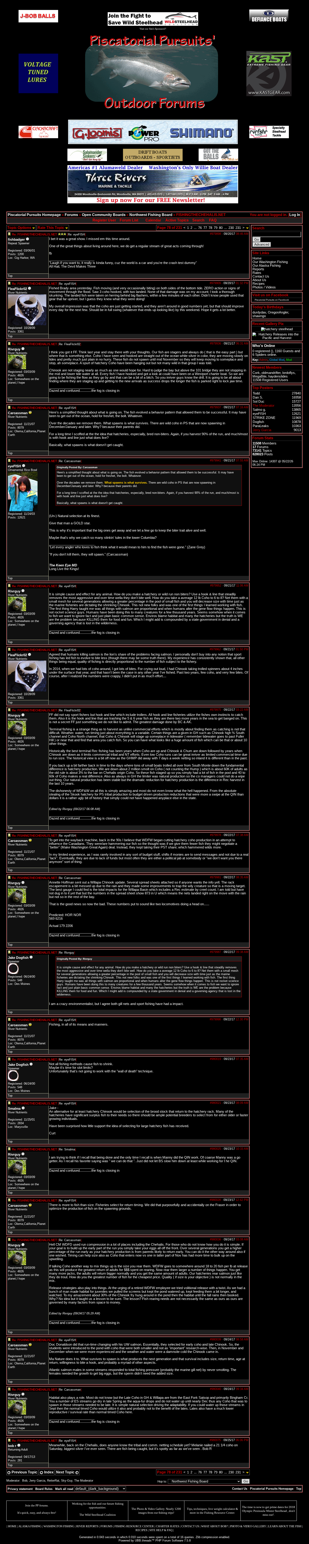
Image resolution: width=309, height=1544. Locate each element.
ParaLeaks (261, 426)
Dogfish (258, 422)
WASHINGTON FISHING (58, 1526)
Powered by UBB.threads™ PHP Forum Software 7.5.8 (155, 1540)
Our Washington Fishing (270, 262)
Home (256, 258)
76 (200, 228)
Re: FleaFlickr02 (69, 344)
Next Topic (65, 1472)
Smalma (14, 1108)
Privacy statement (20, 1489)
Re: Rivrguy (66, 952)
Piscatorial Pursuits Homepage (34, 215)
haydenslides (278, 376)
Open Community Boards (104, 215)
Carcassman (18, 413)
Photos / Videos (264, 287)
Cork (256, 373)
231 (238, 228)
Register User (104, 220)
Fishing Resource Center (219, 1512)
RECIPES (141, 1530)
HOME (12, 1526)
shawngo (259, 316)
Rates (256, 273)
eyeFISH (14, 466)
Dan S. (258, 397)
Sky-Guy (66, 1480)
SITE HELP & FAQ (160, 1530)
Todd (256, 393)
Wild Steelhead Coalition (100, 1514)
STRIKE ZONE (264, 418)
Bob (24, 1480)
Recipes (258, 283)
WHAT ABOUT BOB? (214, 1526)
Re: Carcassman (70, 461)
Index (48, 1472)
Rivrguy (14, 349)
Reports (258, 269)
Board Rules (43, 1489)
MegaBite (259, 376)
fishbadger (16, 239)
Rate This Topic (51, 228)
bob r (12, 1446)
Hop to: (162, 1481)
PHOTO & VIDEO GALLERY (248, 1526)
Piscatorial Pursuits (264, 300)
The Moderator (83, 1480)
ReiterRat (53, 1480)
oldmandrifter (270, 373)
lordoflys (288, 373)
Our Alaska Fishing (266, 265)
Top (10, 276)
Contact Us (260, 276)
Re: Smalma (67, 1149)
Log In (294, 215)
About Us (259, 280)
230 (231, 228)
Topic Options (19, 228)
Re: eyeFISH (76, 234)
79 (215, 228)
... (195, 228)
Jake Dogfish (18, 958)
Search (198, 220)
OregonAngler (278, 312)
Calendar (153, 220)
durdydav (259, 312)
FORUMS (106, 1526)
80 (221, 228)
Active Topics (177, 220)
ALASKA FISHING (29, 1526)
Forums (71, 215)
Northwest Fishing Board (150, 215)
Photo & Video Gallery (150, 1509)
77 (205, 228)
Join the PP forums (36, 1505)
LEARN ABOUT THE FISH (284, 1526)
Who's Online (263, 346)
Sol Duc (258, 401)
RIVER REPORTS (87, 1526)
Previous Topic (24, 1472)
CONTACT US (190, 1526)
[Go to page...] (247, 227)
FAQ (212, 220)
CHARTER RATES (167, 1526)
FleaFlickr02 (17, 289)
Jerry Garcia (37, 1480)
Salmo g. (259, 409)
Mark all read (64, 1489)
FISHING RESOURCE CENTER (134, 1526)
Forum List (129, 220)
